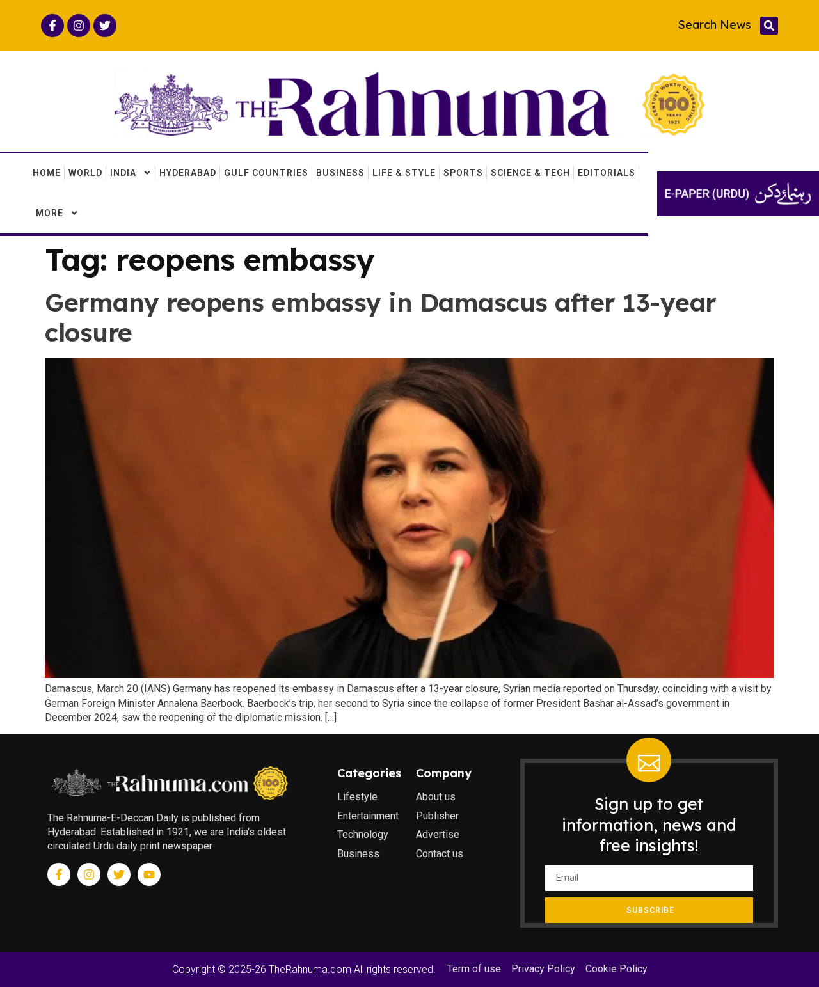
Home (47, 173)
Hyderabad (187, 173)
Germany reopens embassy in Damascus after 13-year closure (380, 317)
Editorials (606, 173)
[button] (769, 26)
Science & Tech (530, 173)
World (85, 173)
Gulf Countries (266, 173)
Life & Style (404, 173)
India (123, 173)
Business (340, 173)
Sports (463, 173)
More (49, 213)
